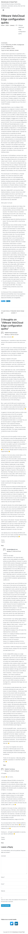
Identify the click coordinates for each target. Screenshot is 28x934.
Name (3, 877)
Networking (8, 44)
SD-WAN (14, 44)
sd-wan (7, 50)
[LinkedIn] (16, 923)
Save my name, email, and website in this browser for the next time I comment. (14, 900)
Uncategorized (20, 44)
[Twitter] (11, 923)
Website (3, 891)
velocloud (11, 50)
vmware (16, 50)
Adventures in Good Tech (9, 2)
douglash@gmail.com (8, 46)
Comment (3, 856)
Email (2, 884)
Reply (2, 545)
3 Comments (4, 42)
